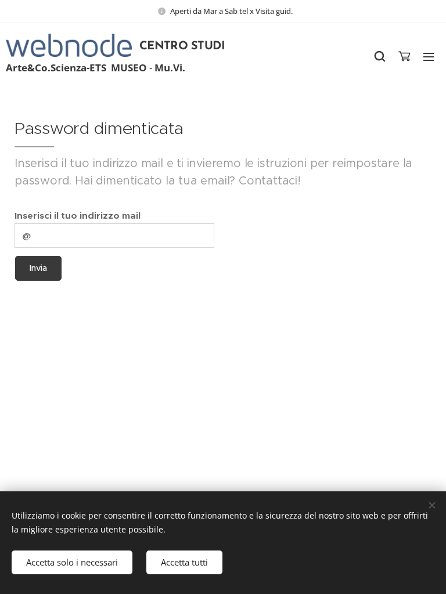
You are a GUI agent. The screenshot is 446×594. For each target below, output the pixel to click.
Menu (428, 56)
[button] (380, 56)
